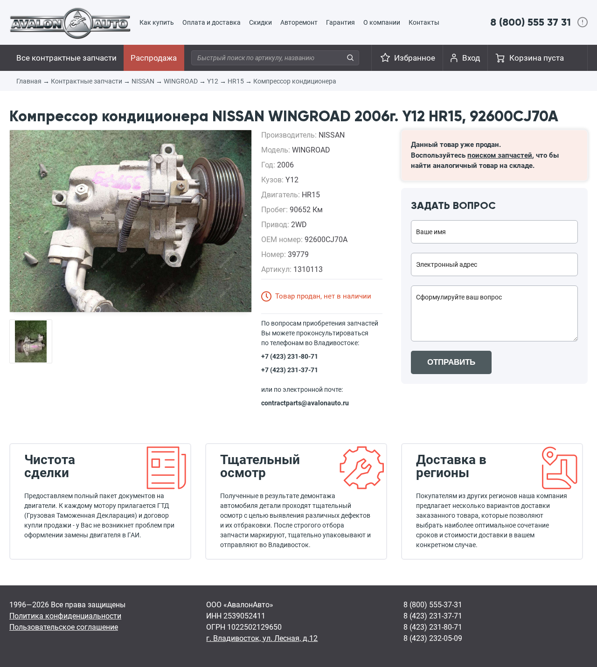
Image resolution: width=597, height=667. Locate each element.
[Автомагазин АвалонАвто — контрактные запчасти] (70, 23)
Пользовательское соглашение (63, 627)
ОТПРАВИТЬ (451, 362)
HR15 (236, 81)
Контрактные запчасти (86, 81)
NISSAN (143, 81)
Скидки (260, 22)
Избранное (414, 58)
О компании (381, 22)
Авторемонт (299, 22)
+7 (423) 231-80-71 (289, 356)
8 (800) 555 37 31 (530, 22)
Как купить (156, 22)
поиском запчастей (499, 155)
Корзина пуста (536, 58)
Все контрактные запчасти (66, 58)
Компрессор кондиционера (294, 81)
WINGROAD (181, 81)
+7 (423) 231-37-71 (289, 370)
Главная (29, 81)
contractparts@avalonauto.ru (305, 403)
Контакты (424, 22)
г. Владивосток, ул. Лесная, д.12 (262, 638)
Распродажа (154, 58)
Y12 (212, 81)
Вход (471, 58)
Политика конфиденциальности (65, 615)
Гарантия (340, 22)
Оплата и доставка (211, 22)
